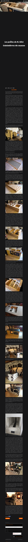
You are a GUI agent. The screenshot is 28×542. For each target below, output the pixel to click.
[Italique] (7, 527)
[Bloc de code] (13, 527)
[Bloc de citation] (12, 527)
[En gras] (6, 527)
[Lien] (14, 527)
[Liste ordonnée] (10, 527)
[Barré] (9, 527)
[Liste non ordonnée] (11, 527)
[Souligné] (8, 527)
